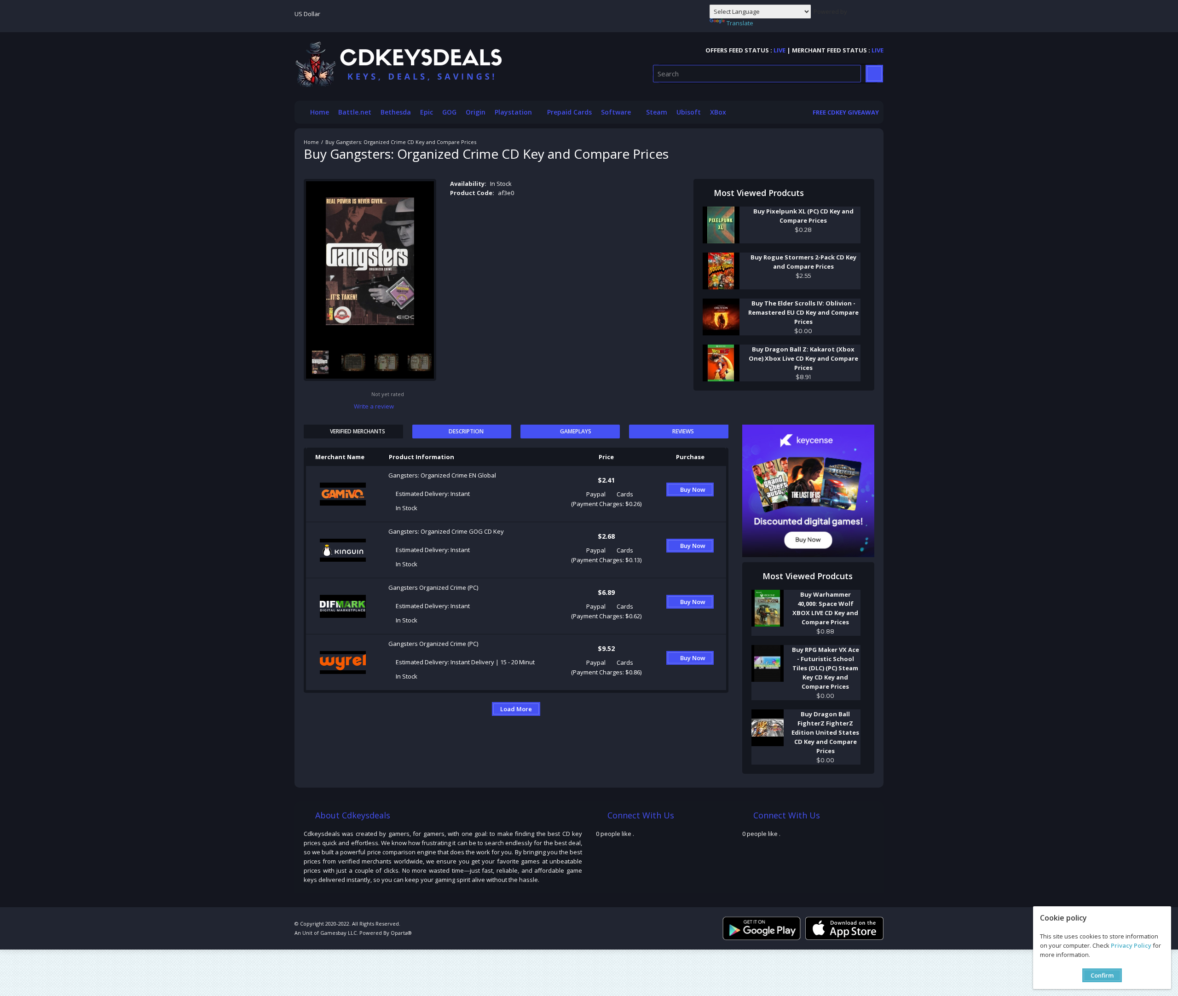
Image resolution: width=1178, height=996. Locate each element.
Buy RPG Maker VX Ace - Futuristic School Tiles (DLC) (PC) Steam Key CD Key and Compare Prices (825, 668)
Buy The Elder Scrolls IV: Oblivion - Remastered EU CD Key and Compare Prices (803, 312)
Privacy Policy (1131, 945)
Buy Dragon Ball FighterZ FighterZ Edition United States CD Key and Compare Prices (825, 732)
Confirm (1102, 975)
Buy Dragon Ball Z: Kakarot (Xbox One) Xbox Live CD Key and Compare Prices (803, 358)
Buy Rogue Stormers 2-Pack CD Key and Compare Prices (803, 262)
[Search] (874, 73)
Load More (516, 709)
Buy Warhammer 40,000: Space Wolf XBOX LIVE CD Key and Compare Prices (825, 608)
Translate (740, 23)
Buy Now (692, 489)
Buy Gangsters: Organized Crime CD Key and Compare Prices (400, 141)
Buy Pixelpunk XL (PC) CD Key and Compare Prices (803, 216)
